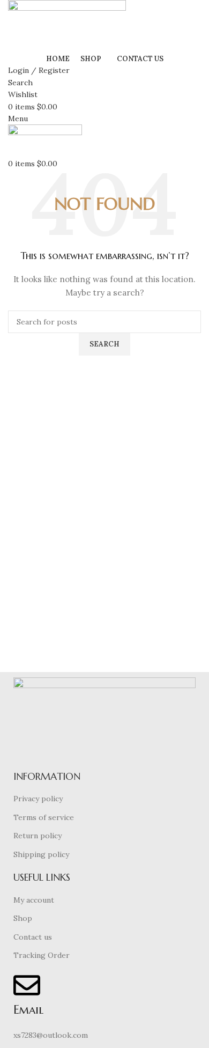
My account (33, 900)
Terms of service (43, 817)
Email (28, 1009)
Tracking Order (41, 955)
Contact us (32, 937)
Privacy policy (38, 798)
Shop (22, 918)
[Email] (26, 985)
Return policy (37, 835)
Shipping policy (41, 854)
